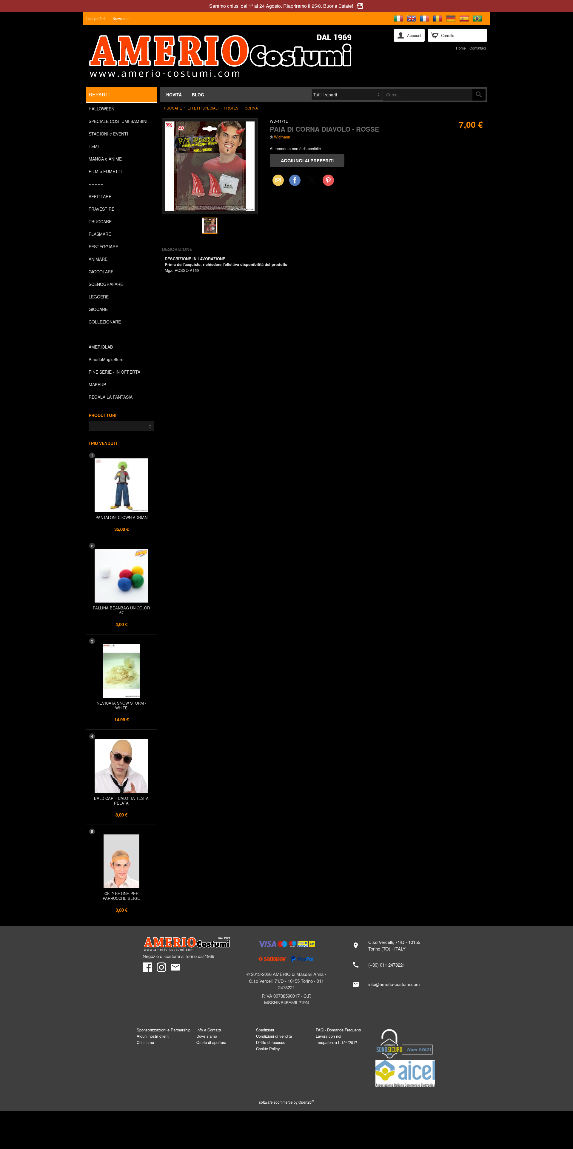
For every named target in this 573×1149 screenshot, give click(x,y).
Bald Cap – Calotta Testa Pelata (121, 800)
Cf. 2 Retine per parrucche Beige (121, 896)
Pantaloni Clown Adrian (121, 517)
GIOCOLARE (101, 272)
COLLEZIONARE (105, 322)
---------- (96, 184)
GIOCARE (98, 309)
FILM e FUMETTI (105, 171)
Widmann (282, 137)
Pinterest (328, 180)
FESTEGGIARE (103, 246)
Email (276, 180)
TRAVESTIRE (101, 209)
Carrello (447, 35)
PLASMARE (100, 234)
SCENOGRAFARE (106, 284)
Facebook (294, 180)
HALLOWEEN (101, 109)
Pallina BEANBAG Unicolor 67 (121, 610)
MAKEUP (97, 384)
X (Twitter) (311, 182)
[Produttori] (121, 426)
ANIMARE (98, 259)
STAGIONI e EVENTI (108, 134)
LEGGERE (99, 297)
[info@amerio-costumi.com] (389, 984)
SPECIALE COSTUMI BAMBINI (118, 121)
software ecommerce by (286, 1102)
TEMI (94, 146)
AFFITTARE (100, 196)
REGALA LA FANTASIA (111, 397)
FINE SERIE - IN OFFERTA (114, 372)
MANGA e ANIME (105, 159)
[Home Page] (235, 56)
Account (414, 35)
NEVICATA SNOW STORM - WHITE (121, 705)
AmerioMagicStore (106, 359)
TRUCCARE (100, 221)
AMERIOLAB (101, 347)
